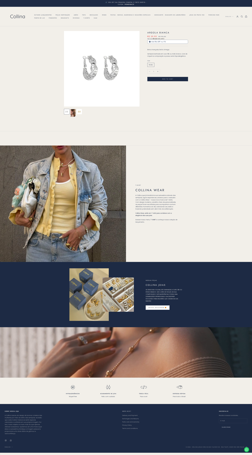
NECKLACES (94, 15)
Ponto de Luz (39, 18)
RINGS (104, 15)
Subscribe (226, 427)
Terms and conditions (130, 428)
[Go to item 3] (79, 111)
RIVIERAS (76, 18)
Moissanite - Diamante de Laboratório (170, 15)
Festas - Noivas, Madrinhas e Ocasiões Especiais (130, 15)
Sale (95, 18)
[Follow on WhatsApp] (11, 440)
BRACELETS (65, 18)
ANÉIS (76, 15)
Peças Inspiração (63, 15)
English (228, 16)
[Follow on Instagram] (6, 440)
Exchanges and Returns (130, 419)
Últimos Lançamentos (43, 15)
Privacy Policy (127, 425)
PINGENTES (53, 18)
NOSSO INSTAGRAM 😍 (158, 307)
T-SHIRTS (86, 18)
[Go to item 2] (73, 113)
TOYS (84, 15)
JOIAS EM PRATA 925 (197, 15)
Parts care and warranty (130, 422)
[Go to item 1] (66, 111)
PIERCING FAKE (214, 15)
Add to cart (167, 79)
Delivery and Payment (130, 415)
